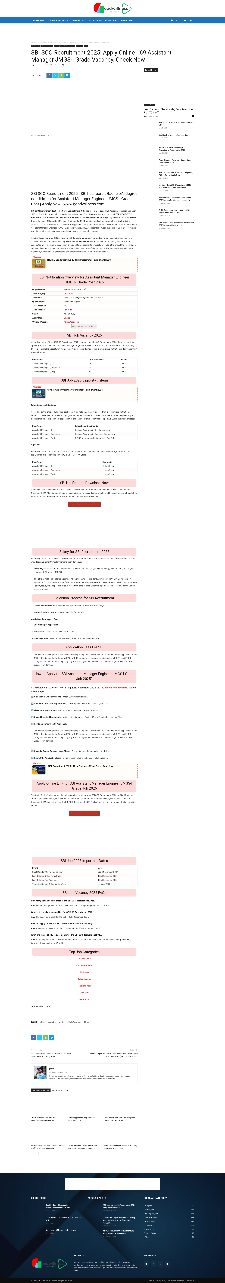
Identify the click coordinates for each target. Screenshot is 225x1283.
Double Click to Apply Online (84, 813)
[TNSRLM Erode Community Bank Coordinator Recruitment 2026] (48, 1106)
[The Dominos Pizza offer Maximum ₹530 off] (150, 125)
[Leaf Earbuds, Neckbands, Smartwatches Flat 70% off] (169, 90)
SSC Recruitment (84, 965)
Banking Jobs (42, 42)
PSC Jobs (84, 972)
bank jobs (42, 1022)
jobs (86, 46)
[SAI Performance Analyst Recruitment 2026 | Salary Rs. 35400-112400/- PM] (84, 1133)
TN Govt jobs (95, 20)
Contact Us (190, 1280)
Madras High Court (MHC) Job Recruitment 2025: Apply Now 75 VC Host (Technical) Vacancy (114, 1055)
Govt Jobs (79, 46)
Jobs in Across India (74, 1022)
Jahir (35, 65)
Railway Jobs (84, 958)
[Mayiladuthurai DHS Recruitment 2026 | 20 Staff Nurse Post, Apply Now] (48, 1133)
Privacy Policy (161, 1280)
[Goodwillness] (112, 8)
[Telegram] (172, 20)
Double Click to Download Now (84, 504)
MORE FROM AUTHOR (61, 1091)
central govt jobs (57, 20)
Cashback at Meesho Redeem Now (173, 135)
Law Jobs (84, 992)
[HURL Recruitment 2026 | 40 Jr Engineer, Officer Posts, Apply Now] (121, 1106)
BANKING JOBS (78, 20)
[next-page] (37, 1153)
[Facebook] (49, 75)
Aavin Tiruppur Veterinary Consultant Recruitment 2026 (75, 389)
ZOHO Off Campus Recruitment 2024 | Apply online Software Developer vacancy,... (119, 1220)
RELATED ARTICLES (41, 1091)
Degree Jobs (58, 46)
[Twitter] (176, 20)
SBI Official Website (116, 687)
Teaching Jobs (84, 986)
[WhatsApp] (181, 20)
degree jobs (52, 1022)
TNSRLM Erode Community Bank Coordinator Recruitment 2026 (79, 260)
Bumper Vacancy (47, 46)
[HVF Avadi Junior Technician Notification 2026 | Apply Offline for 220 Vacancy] (150, 225)
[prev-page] (32, 1153)
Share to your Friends (86, 326)
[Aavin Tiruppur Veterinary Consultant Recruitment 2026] (84, 1106)
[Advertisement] (112, 32)
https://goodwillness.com (58, 1072)
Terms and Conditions (176, 1280)
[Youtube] (185, 20)
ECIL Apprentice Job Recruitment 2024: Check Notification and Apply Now (51, 1055)
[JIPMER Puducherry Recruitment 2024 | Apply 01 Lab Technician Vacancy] (94, 1234)
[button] (191, 20)
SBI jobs (86, 1022)
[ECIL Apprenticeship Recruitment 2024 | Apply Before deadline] (94, 1208)
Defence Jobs (84, 979)
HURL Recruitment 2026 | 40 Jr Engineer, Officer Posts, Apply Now (80, 766)
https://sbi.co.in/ (38, 224)
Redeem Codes (149, 105)
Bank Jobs (84, 999)
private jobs (111, 20)
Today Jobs (38, 20)
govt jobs (62, 1022)
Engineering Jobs (69, 46)
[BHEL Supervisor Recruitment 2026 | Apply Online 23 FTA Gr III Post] (121, 1133)
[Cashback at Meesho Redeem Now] (150, 138)
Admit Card (127, 20)
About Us (150, 1280)
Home (33, 42)
